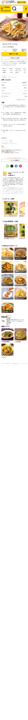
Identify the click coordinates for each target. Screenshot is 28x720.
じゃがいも (3, 82)
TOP (2, 363)
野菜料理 (7, 363)
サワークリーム (4, 96)
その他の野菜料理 (14, 363)
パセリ (2, 90)
